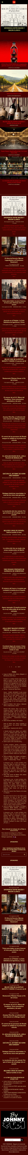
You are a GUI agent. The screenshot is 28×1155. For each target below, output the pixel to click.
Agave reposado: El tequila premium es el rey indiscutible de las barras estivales (14, 609)
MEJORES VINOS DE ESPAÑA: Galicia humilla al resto (14, 531)
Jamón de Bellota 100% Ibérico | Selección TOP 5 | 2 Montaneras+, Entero (15, 704)
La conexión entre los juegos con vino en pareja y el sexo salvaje (14, 181)
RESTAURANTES (17, 460)
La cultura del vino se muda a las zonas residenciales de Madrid (14, 549)
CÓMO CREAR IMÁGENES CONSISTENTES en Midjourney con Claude (15, 1093)
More (14, 234)
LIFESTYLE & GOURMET (14, 67)
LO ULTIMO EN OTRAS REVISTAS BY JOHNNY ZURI (14, 1078)
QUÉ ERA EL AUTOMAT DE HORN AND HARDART (14, 475)
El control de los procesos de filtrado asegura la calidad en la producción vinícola (14, 438)
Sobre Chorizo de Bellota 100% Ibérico (13, 720)
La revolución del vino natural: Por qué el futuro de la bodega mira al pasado (14, 513)
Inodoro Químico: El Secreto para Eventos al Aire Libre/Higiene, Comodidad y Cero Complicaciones (15, 1082)
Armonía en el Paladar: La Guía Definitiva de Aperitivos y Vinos (14, 321)
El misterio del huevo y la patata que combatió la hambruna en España (14, 589)
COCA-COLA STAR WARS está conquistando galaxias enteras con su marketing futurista (14, 65)
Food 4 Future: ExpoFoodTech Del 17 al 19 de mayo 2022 (14, 152)
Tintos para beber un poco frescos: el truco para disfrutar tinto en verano (14, 303)
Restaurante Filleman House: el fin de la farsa (14, 379)
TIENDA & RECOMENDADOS (14, 95)
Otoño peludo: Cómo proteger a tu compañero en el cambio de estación (13, 1096)
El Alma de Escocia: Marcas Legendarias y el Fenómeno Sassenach (14, 260)
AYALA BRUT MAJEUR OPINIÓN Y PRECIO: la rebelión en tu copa (14, 629)
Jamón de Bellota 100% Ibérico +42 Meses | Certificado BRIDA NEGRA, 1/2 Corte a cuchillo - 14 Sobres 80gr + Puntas (15, 758)
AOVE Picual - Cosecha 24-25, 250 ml (13, 728)
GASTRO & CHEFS (19, 382)
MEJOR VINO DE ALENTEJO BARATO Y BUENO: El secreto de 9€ (14, 122)
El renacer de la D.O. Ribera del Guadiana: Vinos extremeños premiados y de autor (14, 399)
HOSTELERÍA (16, 421)
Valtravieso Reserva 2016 (14, 94)
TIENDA (14, 672)
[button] (24, 854)
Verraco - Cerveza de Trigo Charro (12, 689)
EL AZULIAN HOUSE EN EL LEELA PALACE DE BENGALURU (14, 457)
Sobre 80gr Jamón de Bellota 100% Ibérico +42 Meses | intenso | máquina (15, 775)
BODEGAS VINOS (14, 125)
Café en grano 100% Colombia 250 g (13, 741)
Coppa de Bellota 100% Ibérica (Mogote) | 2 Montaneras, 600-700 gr (15, 674)
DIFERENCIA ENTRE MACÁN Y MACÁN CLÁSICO (14, 29)
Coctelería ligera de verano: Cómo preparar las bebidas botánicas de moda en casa (14, 648)
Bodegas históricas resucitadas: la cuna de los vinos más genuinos (14, 494)
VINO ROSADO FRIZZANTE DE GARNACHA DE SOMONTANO (14, 570)
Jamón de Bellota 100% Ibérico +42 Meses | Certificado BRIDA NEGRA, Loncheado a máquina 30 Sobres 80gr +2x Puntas (15, 807)
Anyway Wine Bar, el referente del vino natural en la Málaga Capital (14, 418)
